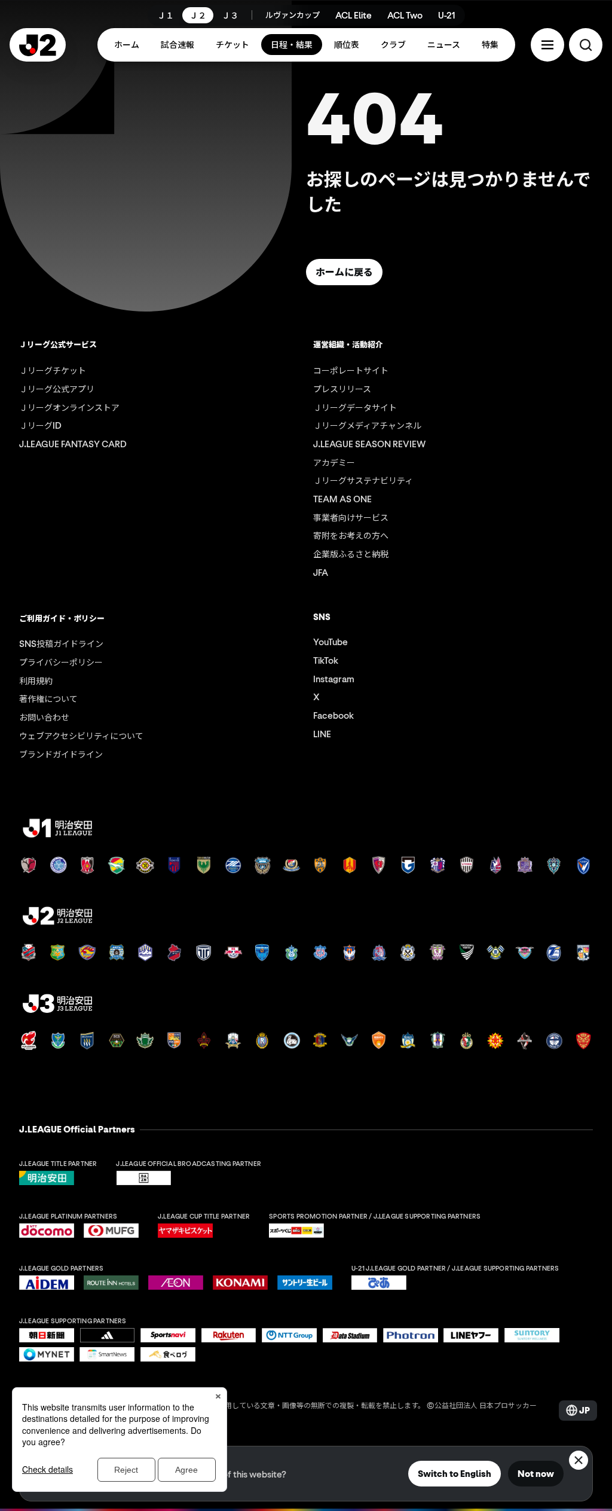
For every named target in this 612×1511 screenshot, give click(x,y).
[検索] (585, 45)
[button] (547, 45)
